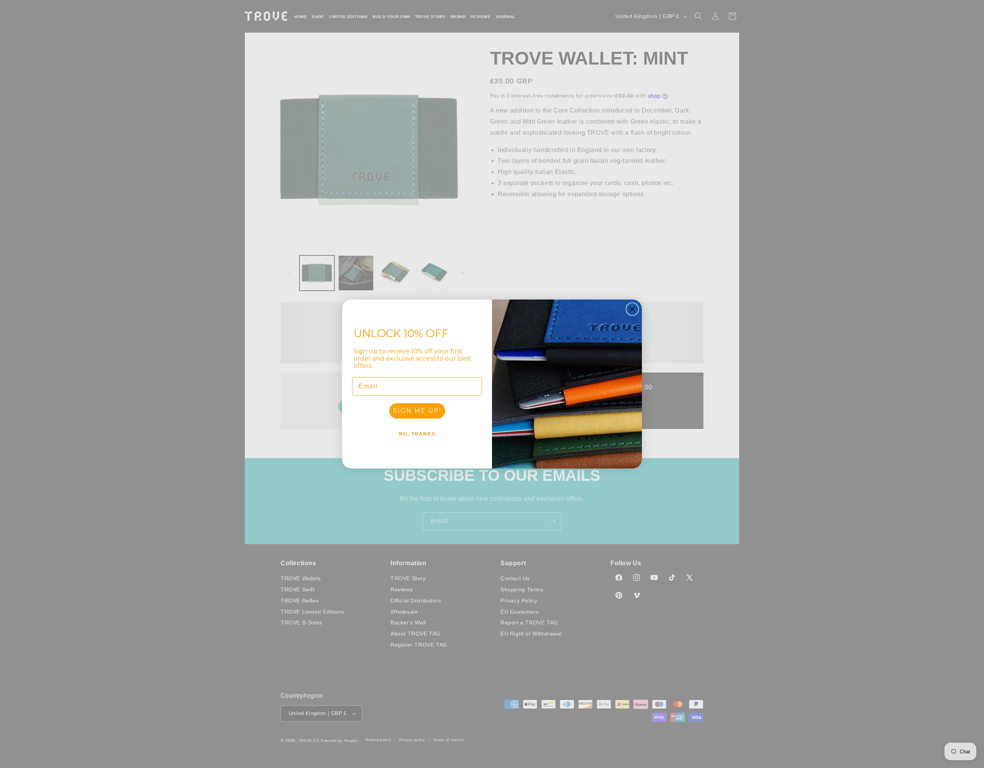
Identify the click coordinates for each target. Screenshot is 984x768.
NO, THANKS (417, 434)
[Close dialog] (632, 309)
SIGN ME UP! (417, 410)
